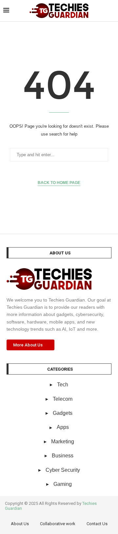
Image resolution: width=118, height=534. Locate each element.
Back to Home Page (59, 182)
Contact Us (97, 523)
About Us (20, 523)
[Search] (111, 10)
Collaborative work (57, 523)
